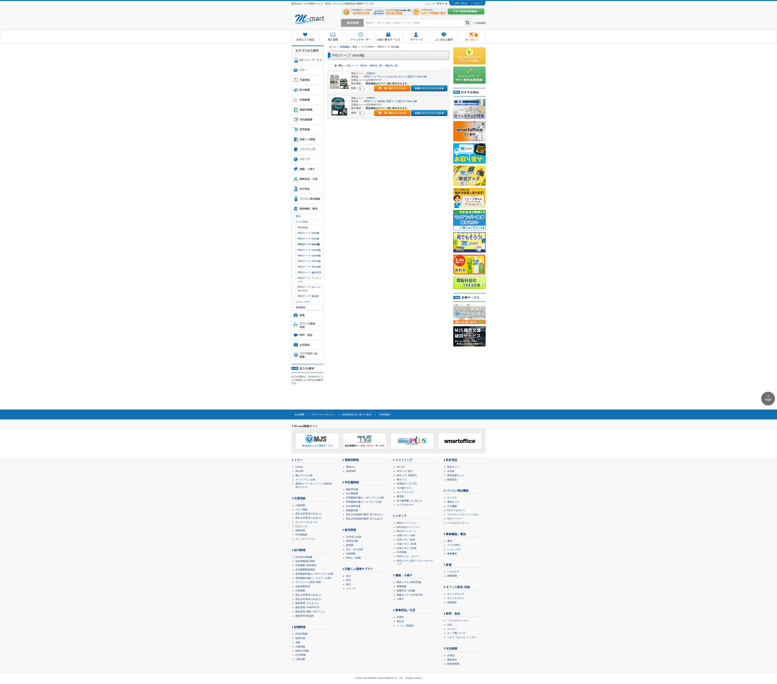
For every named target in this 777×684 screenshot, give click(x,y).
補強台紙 (300, 530)
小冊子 (400, 599)
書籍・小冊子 (403, 575)
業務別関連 (352, 459)
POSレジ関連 (353, 557)
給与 (348, 580)
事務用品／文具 (405, 610)
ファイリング (403, 459)
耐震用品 (452, 479)
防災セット (453, 466)
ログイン (478, 3)
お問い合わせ (460, 3)
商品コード (352, 65)
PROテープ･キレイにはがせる (309, 289)
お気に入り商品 (305, 36)
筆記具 (400, 621)
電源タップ (453, 501)
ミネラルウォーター (458, 620)
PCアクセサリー (456, 510)
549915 (370, 98)
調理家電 (452, 575)
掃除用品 (452, 659)
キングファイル (405, 492)
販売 (348, 584)
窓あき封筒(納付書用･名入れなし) (364, 514)
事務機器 (300, 307)
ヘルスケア (453, 571)
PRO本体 (303, 227)
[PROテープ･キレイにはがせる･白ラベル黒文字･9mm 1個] (339, 81)
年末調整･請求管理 (305, 565)
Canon (299, 466)
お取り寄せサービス (388, 36)
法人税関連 (352, 493)
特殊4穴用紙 (302, 650)
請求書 (349, 545)
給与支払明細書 (303, 557)
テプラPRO (367, 46)
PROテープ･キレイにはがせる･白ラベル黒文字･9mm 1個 (395, 76)
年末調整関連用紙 (305, 569)
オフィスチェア (455, 594)
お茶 (449, 624)
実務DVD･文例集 (406, 590)
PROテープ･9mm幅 (388, 46)
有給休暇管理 (302, 586)
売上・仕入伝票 (354, 549)
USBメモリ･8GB (406, 539)
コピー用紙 (301, 509)
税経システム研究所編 (409, 582)
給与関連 (300, 550)
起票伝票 (300, 638)
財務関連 (300, 627)
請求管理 (351, 471)
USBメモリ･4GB (406, 535)
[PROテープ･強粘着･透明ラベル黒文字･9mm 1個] (339, 106)
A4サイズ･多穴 (405, 471)
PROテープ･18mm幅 (309, 255)
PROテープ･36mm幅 (309, 266)
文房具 (400, 617)
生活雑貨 (451, 648)
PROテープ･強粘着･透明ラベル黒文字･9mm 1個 (390, 101)
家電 (449, 564)
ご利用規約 (384, 414)
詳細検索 (481, 23)
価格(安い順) (376, 65)
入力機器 (452, 506)
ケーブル (452, 497)
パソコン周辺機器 (457, 490)
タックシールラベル (306, 522)
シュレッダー (303, 301)
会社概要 (299, 414)
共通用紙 (300, 498)
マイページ (416, 36)
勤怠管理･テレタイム (306, 603)
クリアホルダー (405, 504)
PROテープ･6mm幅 (308, 238)
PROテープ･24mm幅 (309, 261)
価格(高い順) (391, 65)
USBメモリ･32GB (406, 548)
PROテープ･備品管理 (309, 272)
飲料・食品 (453, 613)
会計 (348, 575)
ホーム (332, 46)
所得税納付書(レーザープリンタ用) (314, 573)
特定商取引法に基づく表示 (356, 414)
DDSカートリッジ (406, 522)
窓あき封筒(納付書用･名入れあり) (364, 518)
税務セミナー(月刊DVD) (410, 594)
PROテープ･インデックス (309, 280)
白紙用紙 (300, 505)
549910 (370, 73)
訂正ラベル (301, 526)
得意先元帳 (352, 540)
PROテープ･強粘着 (308, 296)
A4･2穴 (401, 466)
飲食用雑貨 (453, 663)
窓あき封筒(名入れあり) (308, 517)
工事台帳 (300, 659)
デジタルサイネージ (458, 522)
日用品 (450, 655)
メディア (351, 588)
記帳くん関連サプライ (359, 568)
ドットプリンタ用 (305, 479)
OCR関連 (300, 654)
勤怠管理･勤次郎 (304, 615)
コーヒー (452, 629)
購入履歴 (333, 36)
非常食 (450, 471)
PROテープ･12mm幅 (309, 250)
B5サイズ (402, 479)
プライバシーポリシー (323, 414)
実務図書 (401, 586)
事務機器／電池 (348, 46)
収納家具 (452, 602)
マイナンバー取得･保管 (308, 582)
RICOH (299, 471)
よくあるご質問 (444, 36)
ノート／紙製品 (405, 625)
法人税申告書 (353, 506)
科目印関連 (301, 633)
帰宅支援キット (455, 475)
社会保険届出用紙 (305, 561)
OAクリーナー (455, 518)
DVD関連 (402, 552)
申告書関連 (352, 482)
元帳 (297, 642)
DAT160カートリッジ (408, 527)
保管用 (400, 496)
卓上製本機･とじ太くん (409, 500)
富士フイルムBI (303, 475)
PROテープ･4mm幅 (308, 233)
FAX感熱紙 (301, 534)
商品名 (364, 65)
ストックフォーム (305, 538)
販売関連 (350, 529)
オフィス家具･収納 (458, 587)
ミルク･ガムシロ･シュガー (461, 637)
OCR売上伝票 (353, 536)
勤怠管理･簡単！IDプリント (310, 611)
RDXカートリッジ (406, 531)
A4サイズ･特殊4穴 (407, 475)
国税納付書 (352, 510)
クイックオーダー (361, 36)
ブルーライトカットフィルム (463, 514)
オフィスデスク (455, 598)
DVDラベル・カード (408, 556)
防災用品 (451, 459)
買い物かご (467, 34)
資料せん (351, 466)
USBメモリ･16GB (406, 544)
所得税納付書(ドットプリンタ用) (313, 578)
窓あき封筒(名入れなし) (308, 513)
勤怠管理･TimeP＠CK (307, 607)
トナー (298, 459)
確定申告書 (352, 489)
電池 (298, 216)
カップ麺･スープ (456, 633)
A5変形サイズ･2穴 (407, 483)
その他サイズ (404, 488)
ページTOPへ (768, 398)
